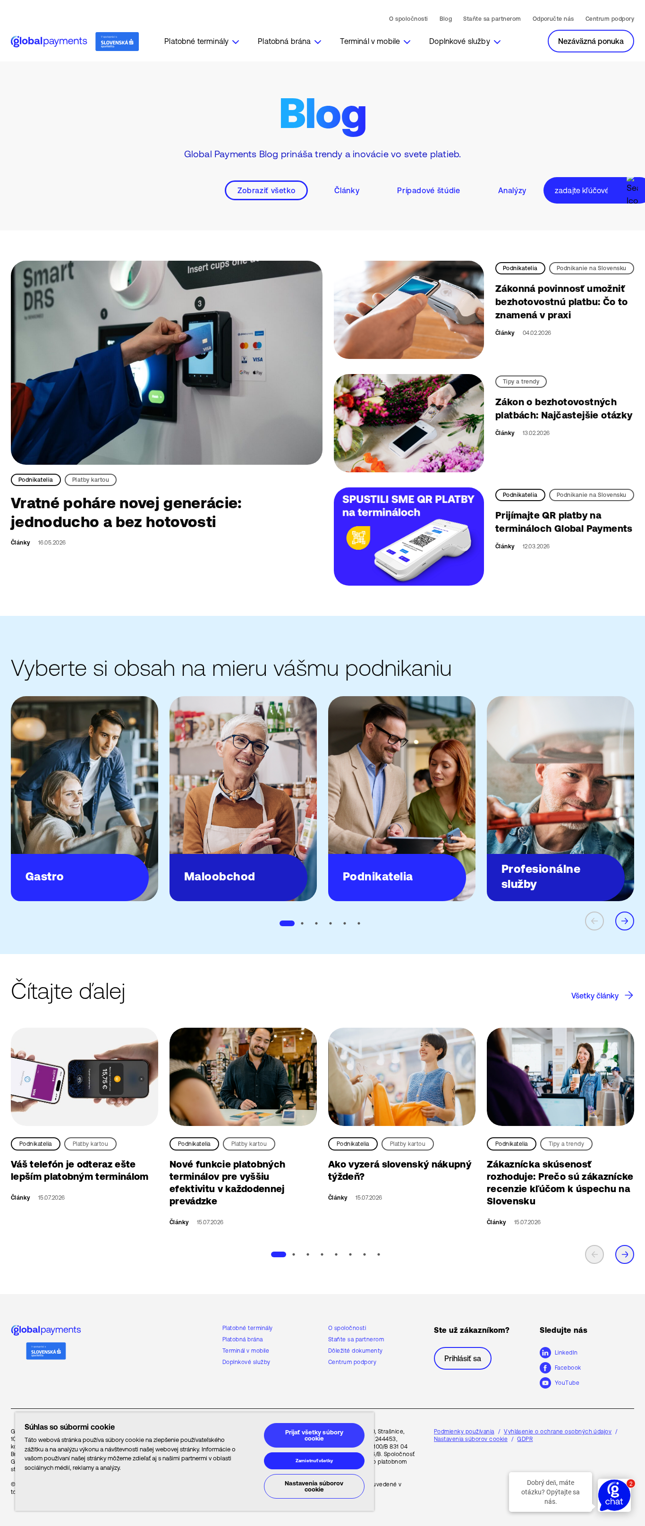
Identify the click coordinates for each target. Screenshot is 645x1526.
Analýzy (512, 190)
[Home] (75, 42)
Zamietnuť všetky (314, 1460)
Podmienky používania (464, 1431)
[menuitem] (202, 41)
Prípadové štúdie (428, 190)
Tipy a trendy (521, 381)
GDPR (525, 1439)
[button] (202, 41)
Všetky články (595, 995)
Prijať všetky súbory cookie (314, 1435)
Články (346, 190)
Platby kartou (90, 480)
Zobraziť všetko (267, 190)
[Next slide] (624, 921)
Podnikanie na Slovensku (592, 268)
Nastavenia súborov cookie (314, 1486)
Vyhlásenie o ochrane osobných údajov (557, 1431)
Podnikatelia (35, 480)
